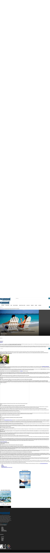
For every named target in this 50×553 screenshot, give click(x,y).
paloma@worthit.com (5, 523)
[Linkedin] (9, 340)
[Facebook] (1, 340)
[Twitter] (4, 340)
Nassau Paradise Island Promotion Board (6, 467)
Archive (3, 308)
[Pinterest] (6, 340)
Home (1, 308)
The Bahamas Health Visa (45, 366)
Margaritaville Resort (4, 466)
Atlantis (2, 465)
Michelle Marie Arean (4, 333)
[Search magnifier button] (49, 298)
